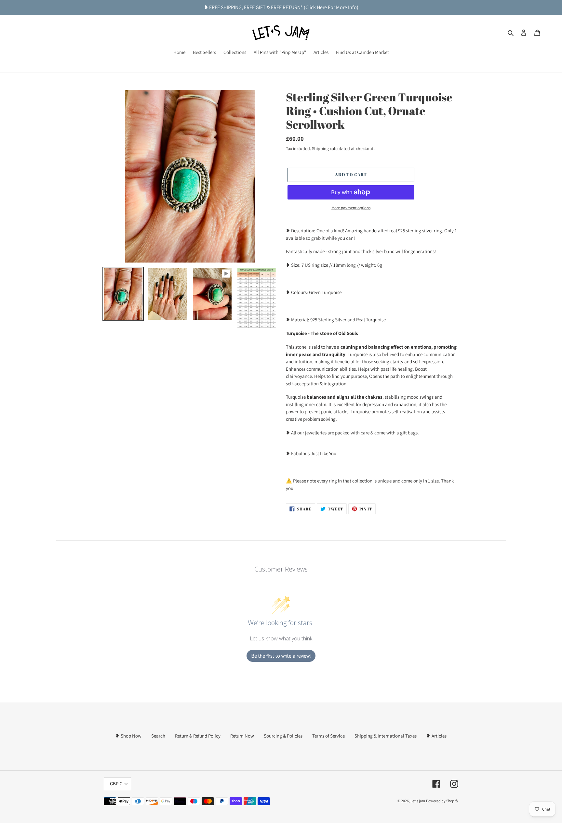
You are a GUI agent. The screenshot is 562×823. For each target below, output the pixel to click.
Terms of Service (328, 736)
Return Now (242, 736)
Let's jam (417, 800)
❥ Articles (436, 736)
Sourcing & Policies (283, 736)
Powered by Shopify (442, 800)
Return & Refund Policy (198, 736)
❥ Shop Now (128, 736)
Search (158, 736)
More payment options (350, 208)
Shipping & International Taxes (386, 736)
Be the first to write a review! (281, 656)
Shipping (320, 148)
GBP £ (116, 783)
